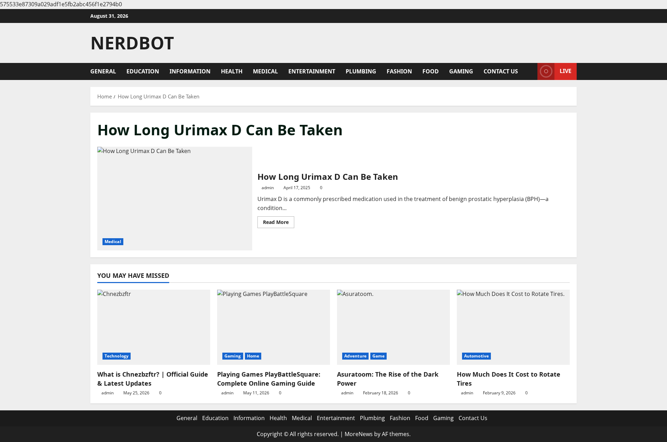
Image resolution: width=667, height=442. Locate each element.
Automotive (476, 356)
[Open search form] (530, 71)
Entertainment (311, 71)
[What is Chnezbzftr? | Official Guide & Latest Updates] (153, 327)
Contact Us (501, 71)
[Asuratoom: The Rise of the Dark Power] (393, 327)
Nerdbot (132, 43)
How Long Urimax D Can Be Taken (174, 198)
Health (231, 71)
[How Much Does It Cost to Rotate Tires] (513, 327)
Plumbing (361, 71)
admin (268, 188)
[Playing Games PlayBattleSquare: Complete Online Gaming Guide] (273, 327)
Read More (278, 223)
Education (142, 71)
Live (565, 71)
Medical (265, 71)
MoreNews (359, 434)
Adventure (355, 356)
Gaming (461, 71)
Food (430, 71)
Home (253, 356)
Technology (117, 356)
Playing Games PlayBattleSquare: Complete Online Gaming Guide (268, 378)
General (103, 71)
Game (378, 356)
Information (190, 71)
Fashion (399, 71)
